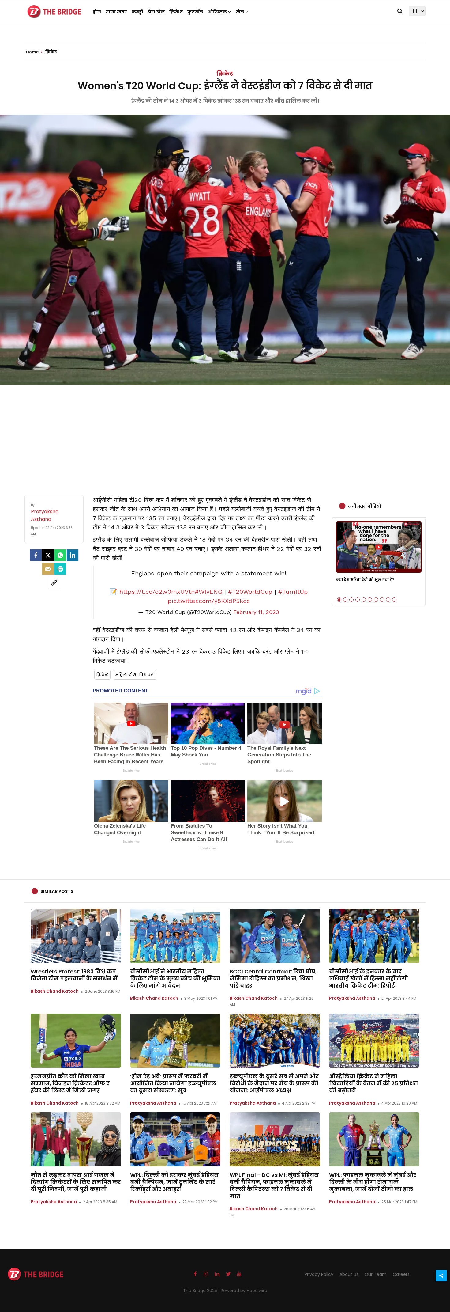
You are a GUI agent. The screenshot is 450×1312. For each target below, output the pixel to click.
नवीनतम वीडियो (364, 506)
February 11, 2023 (256, 612)
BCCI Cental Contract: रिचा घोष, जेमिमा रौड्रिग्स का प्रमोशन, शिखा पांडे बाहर (273, 978)
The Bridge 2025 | (202, 1290)
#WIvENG (208, 591)
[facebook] (36, 555)
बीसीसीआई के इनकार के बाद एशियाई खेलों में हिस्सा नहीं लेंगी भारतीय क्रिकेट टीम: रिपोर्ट (368, 978)
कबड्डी (138, 12)
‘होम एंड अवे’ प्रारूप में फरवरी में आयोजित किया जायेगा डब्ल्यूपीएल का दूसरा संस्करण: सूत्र (173, 1083)
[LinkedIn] (72, 555)
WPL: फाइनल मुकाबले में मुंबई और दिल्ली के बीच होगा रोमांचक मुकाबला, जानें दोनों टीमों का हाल (372, 1182)
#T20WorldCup (250, 591)
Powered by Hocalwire (244, 1290)
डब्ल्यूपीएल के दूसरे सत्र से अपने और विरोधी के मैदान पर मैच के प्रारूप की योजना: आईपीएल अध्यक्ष (274, 1083)
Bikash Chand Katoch (55, 991)
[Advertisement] (225, 434)
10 (394, 599)
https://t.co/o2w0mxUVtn (157, 591)
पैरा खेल (156, 12)
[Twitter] (48, 555)
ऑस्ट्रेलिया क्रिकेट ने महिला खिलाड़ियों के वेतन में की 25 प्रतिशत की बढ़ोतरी (373, 1083)
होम (97, 12)
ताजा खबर (116, 12)
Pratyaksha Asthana (352, 998)
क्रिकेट (176, 12)
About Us (348, 1274)
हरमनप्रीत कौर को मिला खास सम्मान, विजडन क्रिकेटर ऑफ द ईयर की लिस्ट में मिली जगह (70, 1083)
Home (32, 52)
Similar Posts (56, 891)
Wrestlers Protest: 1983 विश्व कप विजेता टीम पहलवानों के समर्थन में (74, 975)
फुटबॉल (195, 12)
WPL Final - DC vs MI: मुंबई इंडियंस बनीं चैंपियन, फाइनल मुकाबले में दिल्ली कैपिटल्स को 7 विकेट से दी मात (274, 1185)
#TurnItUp (293, 591)
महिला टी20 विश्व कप (135, 675)
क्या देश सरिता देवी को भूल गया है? (365, 579)
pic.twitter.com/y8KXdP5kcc (209, 601)
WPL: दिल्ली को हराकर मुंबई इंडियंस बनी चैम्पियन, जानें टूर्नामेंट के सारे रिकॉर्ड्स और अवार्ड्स (174, 1182)
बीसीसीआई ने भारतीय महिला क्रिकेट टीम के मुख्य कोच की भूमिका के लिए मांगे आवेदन (175, 978)
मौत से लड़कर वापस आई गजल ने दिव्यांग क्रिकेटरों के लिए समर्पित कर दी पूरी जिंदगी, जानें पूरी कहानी (76, 1182)
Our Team (376, 1274)
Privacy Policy (319, 1274)
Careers (401, 1274)
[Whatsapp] (60, 555)
